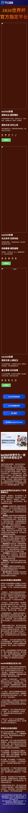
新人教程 (14, 413)
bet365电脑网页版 (14, 406)
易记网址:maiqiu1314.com (14, 422)
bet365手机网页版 (14, 397)
